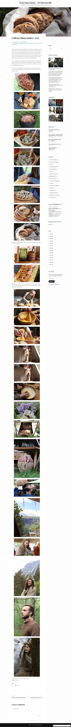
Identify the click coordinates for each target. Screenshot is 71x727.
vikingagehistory (56, 214)
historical (51, 208)
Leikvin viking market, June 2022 (55, 144)
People (35, 43)
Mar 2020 (51, 259)
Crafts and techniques (54, 162)
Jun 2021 (51, 245)
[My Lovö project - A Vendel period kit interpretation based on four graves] (59, 118)
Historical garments (53, 166)
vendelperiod (57, 213)
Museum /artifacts (53, 178)
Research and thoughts (54, 185)
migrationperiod (58, 211)
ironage (60, 208)
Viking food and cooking (54, 195)
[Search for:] (56, 48)
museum (51, 213)
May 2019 (51, 262)
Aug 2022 (51, 243)
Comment (38, 715)
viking (60, 213)
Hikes (51, 164)
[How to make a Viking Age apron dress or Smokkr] (52, 103)
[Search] (61, 48)
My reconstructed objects (28, 43)
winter (57, 216)
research (54, 213)
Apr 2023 (51, 238)
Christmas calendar (53, 159)
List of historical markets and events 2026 (54, 130)
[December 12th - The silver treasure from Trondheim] (52, 118)
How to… (51, 171)
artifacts (60, 204)
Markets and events (18, 43)
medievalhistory (52, 210)
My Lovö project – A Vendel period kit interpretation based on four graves (56, 135)
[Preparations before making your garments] (59, 103)
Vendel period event (53, 192)
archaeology (55, 204)
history (56, 208)
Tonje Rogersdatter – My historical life (35, 2)
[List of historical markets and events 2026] (59, 110)
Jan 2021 (51, 250)
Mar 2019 (51, 264)
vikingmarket (55, 216)
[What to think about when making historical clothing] (52, 110)
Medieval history (53, 176)
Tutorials (51, 187)
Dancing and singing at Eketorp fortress (53, 148)
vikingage (51, 214)
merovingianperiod (52, 211)
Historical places (53, 169)
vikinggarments (51, 216)
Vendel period (52, 190)
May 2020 (51, 255)
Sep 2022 (51, 241)
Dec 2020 (51, 252)
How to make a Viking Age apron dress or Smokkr (55, 140)
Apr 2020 (51, 257)
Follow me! (51, 271)
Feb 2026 (51, 234)
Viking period (52, 197)
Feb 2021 (51, 248)
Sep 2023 (51, 236)
